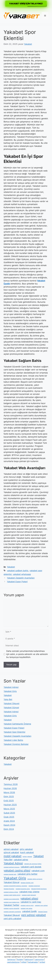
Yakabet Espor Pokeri (17, 581)
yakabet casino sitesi (17, 870)
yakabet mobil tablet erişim (12, 895)
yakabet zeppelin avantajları (12, 911)
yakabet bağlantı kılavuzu (11, 867)
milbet (23, 962)
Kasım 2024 (9, 825)
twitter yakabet (27, 856)
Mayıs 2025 (9, 809)
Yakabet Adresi (11, 687)
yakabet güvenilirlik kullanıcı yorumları (15, 886)
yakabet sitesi (29, 898)
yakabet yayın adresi (41, 905)
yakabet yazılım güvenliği (11, 908)
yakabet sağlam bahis (17, 570)
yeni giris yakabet (12, 918)
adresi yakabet (11, 849)
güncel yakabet (11, 852)
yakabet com (38, 870)
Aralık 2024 (9, 821)
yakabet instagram (34, 886)
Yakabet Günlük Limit (27, 882)
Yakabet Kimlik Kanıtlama (39, 889)
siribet (42, 962)
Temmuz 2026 (11, 784)
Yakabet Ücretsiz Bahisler (16, 744)
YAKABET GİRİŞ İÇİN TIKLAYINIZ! (26, 3)
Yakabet (11, 567)
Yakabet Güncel (11, 707)
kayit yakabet (27, 852)
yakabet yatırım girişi (27, 905)
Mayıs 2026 (9, 792)
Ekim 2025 (9, 796)
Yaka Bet (8, 699)
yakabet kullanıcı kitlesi (11, 892)
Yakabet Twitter (11, 905)
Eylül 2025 (9, 800)
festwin (20, 959)
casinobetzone (13, 962)
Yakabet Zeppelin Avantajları (21, 578)
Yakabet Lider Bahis (13, 740)
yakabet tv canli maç (31, 902)
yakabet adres (21, 859)
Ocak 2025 (9, 817)
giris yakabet (26, 849)
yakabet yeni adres (26, 908)
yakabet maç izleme (29, 891)
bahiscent (29, 959)
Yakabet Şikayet (11, 703)
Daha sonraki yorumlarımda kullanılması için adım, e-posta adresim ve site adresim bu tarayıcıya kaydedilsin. (27, 654)
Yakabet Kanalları (9, 889)
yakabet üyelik (29, 911)
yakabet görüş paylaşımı (34, 879)
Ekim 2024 (9, 829)
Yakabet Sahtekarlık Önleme (17, 724)
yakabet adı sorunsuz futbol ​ (33, 864)
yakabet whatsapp (22, 574)
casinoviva (39, 959)
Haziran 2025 (10, 805)
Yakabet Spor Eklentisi (14, 732)
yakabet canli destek (31, 867)
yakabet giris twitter (27, 874)
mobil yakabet (12, 856)
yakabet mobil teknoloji (29, 895)
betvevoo (11, 959)
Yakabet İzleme (42, 911)
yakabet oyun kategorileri (11, 899)
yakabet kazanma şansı (22, 889)
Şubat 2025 (9, 813)
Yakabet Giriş (10, 691)
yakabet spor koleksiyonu (11, 902)
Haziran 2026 (10, 788)
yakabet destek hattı (10, 874)
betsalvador (33, 962)
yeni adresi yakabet (33, 915)
